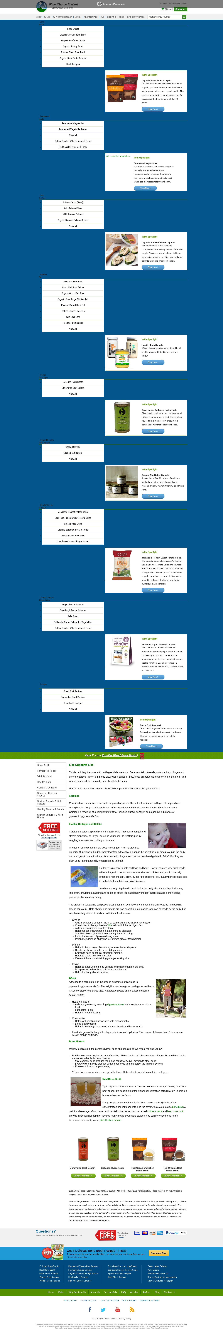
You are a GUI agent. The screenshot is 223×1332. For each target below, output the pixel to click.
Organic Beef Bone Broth (73, 40)
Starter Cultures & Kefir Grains (50, 816)
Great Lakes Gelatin (157, 1266)
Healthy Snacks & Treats (50, 809)
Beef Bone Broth (47, 1270)
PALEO (47, 17)
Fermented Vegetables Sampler (83, 1266)
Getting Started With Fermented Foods (73, 141)
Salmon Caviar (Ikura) (73, 202)
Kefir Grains (73, 616)
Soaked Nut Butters (73, 452)
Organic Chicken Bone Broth (73, 34)
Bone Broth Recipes (73, 703)
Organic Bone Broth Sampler (73, 58)
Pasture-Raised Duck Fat (73, 305)
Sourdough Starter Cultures (73, 610)
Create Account (89, 1300)
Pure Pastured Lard (73, 281)
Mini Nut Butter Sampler (79, 1281)
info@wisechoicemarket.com (65, 1235)
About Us (95, 1292)
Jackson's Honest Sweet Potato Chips (73, 517)
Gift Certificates (110, 1300)
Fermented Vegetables (73, 123)
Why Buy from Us (77, 1292)
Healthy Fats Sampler (73, 322)
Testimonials (110, 1292)
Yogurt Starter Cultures (73, 604)
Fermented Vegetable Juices (73, 129)
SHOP (39, 17)
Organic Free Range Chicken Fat (73, 299)
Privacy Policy (124, 1318)
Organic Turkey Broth (73, 46)
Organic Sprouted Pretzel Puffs (73, 529)
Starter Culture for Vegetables (162, 1277)
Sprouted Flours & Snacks (47, 794)
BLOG (121, 17)
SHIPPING (111, 17)
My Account (70, 1300)
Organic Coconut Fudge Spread (83, 1273)
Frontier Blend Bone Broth (73, 52)
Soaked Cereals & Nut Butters (49, 802)
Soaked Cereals (73, 447)
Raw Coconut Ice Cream (72, 535)
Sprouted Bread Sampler (119, 1273)
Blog (157, 1292)
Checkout (180, 9)
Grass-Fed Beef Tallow (73, 287)
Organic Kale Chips (73, 523)
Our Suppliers (129, 1300)
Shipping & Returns (149, 1300)
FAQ (102, 17)
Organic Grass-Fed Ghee (73, 293)
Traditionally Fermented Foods (73, 147)
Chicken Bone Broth (49, 1266)
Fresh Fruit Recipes (73, 691)
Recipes (146, 1292)
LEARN (78, 17)
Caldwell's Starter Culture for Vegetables (73, 622)
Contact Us (169, 1292)
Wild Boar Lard (73, 317)
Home (51, 1292)
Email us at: (42, 1235)
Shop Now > (153, 109)
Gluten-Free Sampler (49, 1277)
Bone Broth (43, 765)
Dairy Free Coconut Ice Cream (122, 1266)
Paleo (61, 1292)
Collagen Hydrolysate (73, 382)
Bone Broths (73, 28)
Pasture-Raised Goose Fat (73, 311)
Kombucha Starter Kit (158, 1273)
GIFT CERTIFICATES (136, 17)
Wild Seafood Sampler (49, 1281)
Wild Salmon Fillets (73, 208)
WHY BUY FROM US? (62, 17)
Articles (134, 1292)
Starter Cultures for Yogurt (160, 1281)
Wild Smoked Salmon (73, 214)
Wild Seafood (44, 776)
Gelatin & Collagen (47, 787)
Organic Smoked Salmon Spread (73, 220)
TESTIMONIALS (91, 17)
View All (73, 135)
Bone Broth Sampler (48, 1273)
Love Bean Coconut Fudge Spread (73, 541)
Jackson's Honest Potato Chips (73, 512)
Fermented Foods (47, 770)
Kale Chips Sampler (117, 1277)
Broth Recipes (73, 64)
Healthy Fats (44, 782)
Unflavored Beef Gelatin (73, 387)
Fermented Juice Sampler (80, 1270)
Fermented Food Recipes (73, 697)
